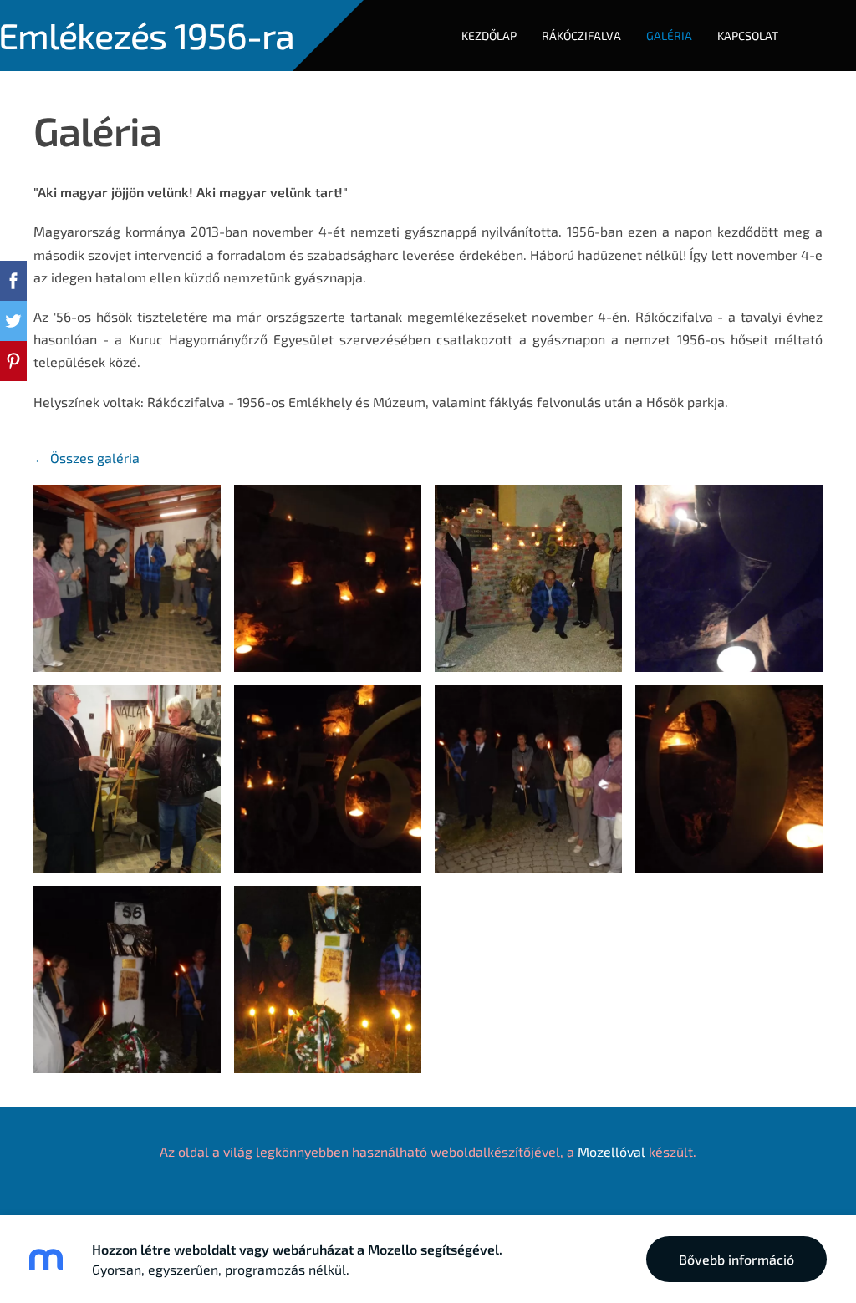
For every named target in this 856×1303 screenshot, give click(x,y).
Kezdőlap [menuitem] (489, 35)
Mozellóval (611, 1151)
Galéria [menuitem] (669, 35)
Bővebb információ (736, 1259)
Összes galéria (95, 458)
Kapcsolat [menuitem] (747, 35)
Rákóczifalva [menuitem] (581, 35)
